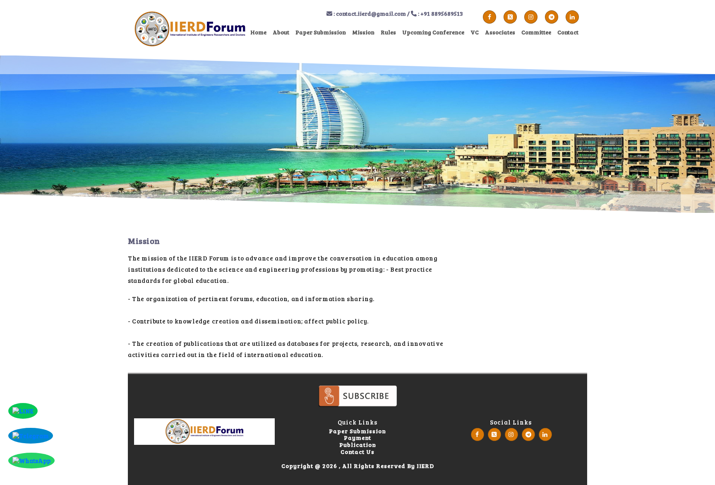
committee (536, 32)
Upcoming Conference (433, 32)
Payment (357, 438)
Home (258, 32)
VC (474, 32)
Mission (363, 32)
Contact (567, 32)
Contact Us (357, 452)
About (281, 32)
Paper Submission (320, 32)
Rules (388, 32)
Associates (500, 32)
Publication (357, 445)
